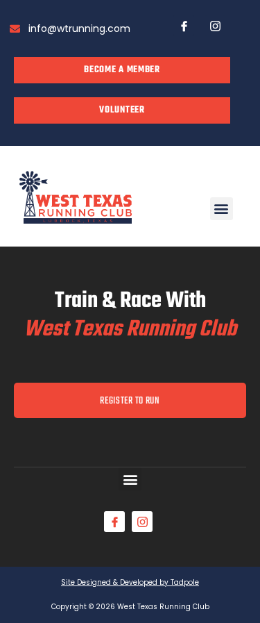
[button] (221, 208)
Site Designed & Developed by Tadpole (130, 582)
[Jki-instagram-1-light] (215, 25)
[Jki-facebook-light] (183, 25)
